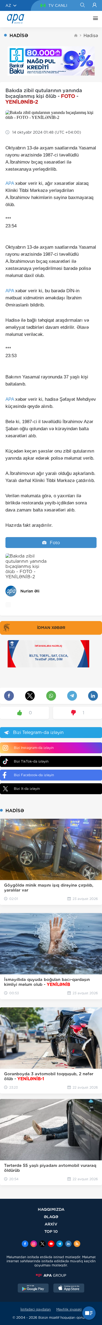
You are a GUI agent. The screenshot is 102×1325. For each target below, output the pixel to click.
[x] (42, 1244)
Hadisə (91, 35)
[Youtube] (51, 1244)
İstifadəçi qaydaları (35, 1309)
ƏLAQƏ (51, 1216)
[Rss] (77, 1244)
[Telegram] (59, 1244)
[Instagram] (33, 1244)
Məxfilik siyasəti (69, 1309)
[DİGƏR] (94, 19)
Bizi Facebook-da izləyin (34, 775)
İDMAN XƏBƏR (51, 627)
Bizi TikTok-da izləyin (31, 761)
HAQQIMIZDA (51, 1209)
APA (9, 183)
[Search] (82, 5)
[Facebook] (25, 1244)
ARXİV (51, 1224)
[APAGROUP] (51, 1275)
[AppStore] (68, 1289)
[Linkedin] (68, 1244)
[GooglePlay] (33, 1289)
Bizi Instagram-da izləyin (34, 748)
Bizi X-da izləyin (27, 789)
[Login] (94, 5)
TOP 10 (51, 1231)
